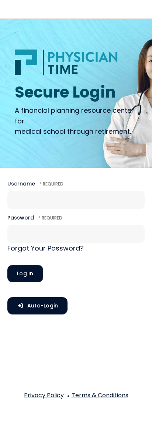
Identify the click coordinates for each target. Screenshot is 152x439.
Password (20, 217)
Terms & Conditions (100, 395)
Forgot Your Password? (45, 248)
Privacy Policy (44, 395)
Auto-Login (42, 305)
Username (21, 183)
